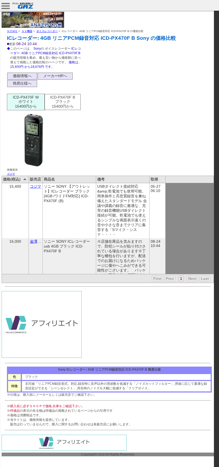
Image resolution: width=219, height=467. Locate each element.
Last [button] (205, 278)
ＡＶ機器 (27, 31)
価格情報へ (22, 76)
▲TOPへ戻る (200, 457)
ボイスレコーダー (47, 31)
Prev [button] (170, 278)
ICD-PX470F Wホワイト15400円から (26, 101)
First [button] (157, 278)
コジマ (11, 173)
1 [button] (181, 278)
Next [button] (192, 278)
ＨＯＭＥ (12, 31)
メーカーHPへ (55, 76)
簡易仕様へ (22, 83)
